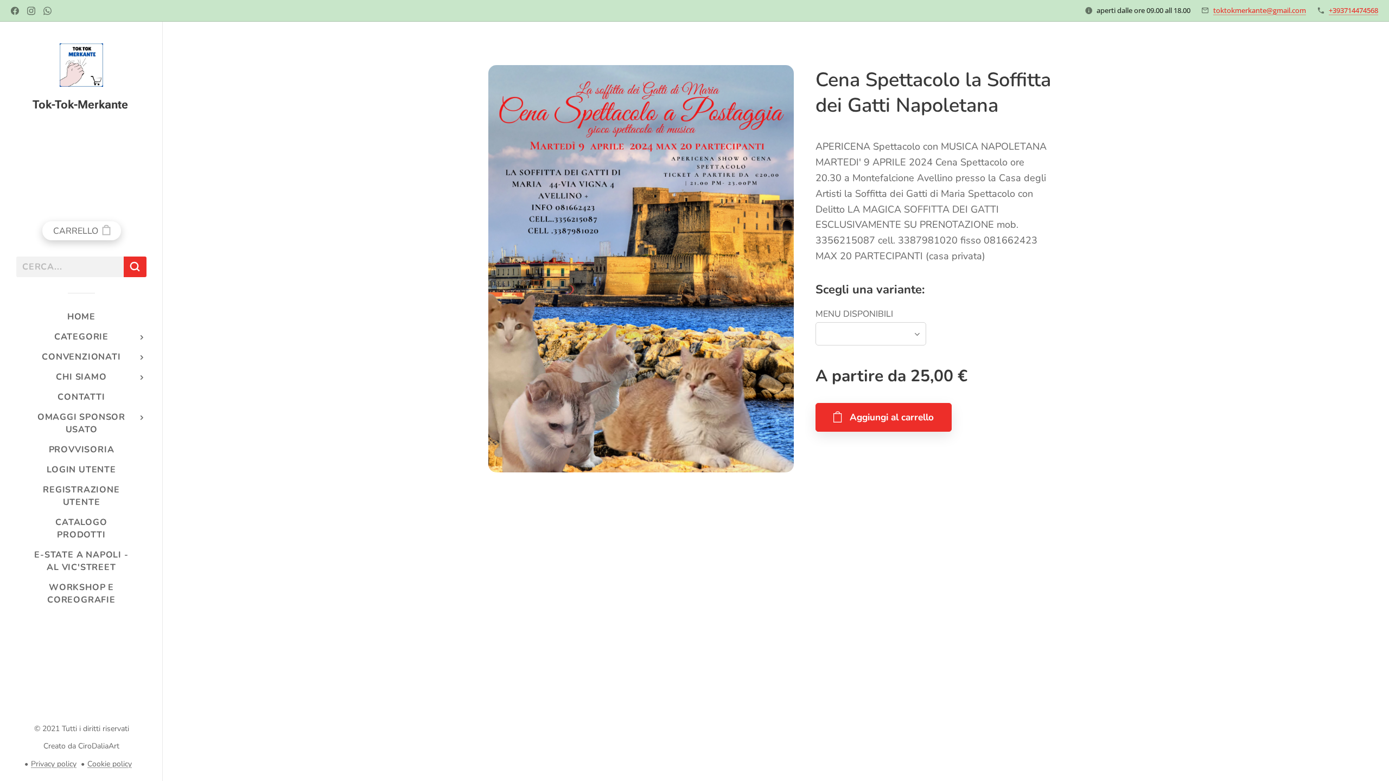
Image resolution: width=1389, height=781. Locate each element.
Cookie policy (109, 764)
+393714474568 (1353, 10)
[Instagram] (31, 11)
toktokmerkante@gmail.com (1259, 10)
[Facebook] (15, 11)
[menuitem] (81, 317)
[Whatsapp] (47, 11)
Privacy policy (54, 764)
